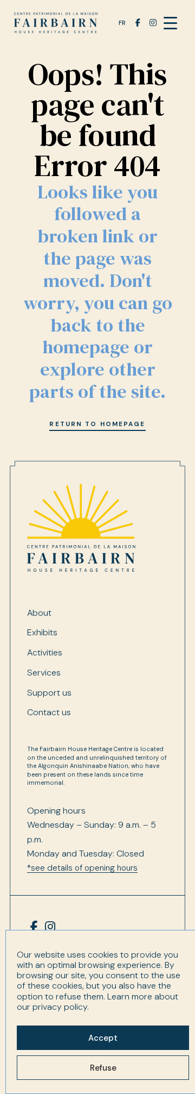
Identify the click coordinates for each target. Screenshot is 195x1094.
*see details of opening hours (82, 867)
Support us (49, 693)
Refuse (103, 1067)
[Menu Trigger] (170, 23)
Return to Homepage (97, 424)
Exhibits (42, 632)
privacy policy (59, 1006)
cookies (103, 954)
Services (44, 672)
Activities (44, 652)
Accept (103, 1038)
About (39, 613)
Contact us (49, 712)
